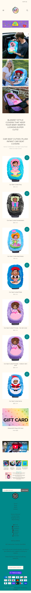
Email (16, 524)
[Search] (27, 10)
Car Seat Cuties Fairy (15, 184)
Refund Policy (15, 519)
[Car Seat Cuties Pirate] (15, 276)
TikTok (16, 534)
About (15, 507)
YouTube (16, 535)
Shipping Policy (15, 518)
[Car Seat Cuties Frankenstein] (15, 205)
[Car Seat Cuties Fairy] (15, 169)
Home (5, 146)
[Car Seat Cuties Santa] (15, 385)
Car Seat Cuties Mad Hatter (15, 256)
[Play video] (15, 446)
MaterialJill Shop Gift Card (15, 428)
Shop (15, 505)
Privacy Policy (15, 516)
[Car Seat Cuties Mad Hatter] (15, 241)
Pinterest (16, 532)
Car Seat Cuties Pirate (15, 292)
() (24, 1)
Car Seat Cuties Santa (15, 401)
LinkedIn (16, 530)
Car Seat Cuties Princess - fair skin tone (15, 328)
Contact (15, 509)
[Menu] (3, 10)
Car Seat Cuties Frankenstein (15, 220)
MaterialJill (17, 588)
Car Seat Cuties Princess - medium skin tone (15, 364)
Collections (11, 146)
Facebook (16, 526)
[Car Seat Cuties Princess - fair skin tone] (15, 312)
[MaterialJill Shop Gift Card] (15, 417)
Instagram (16, 528)
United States (15, 567)
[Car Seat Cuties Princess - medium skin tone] (15, 348)
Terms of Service (15, 514)
